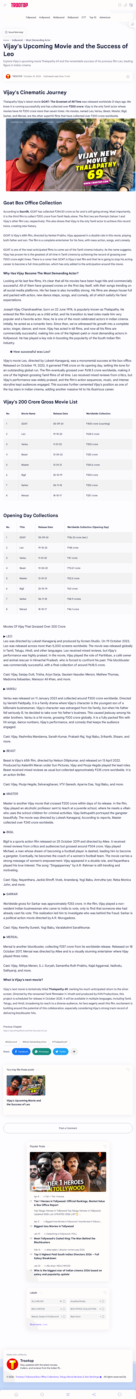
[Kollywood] (44, 17)
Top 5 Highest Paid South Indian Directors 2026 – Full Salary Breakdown (66, 1256)
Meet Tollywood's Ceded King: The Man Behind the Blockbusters (64, 1240)
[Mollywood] (58, 17)
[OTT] (84, 17)
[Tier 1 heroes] (58, 1196)
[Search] (119, 4)
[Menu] (68, 1394)
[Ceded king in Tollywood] (58, 1234)
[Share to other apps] (74, 1051)
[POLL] (74, 1234)
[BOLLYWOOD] (63, 1266)
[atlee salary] (53, 1250)
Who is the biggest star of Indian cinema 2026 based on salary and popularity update (68, 1272)
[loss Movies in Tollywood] (90, 1221)
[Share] (94, 1394)
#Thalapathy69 (59, 1041)
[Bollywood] (73, 17)
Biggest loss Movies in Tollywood (54, 1226)
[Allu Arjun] (52, 1266)
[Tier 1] (48, 1196)
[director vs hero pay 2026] (72, 1250)
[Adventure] (105, 17)
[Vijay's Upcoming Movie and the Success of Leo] (26, 1085)
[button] (125, 4)
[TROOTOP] (17, 76)
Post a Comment (68, 1128)
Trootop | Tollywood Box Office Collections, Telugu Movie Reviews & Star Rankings (57, 1376)
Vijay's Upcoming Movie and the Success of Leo (24, 1102)
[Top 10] (92, 17)
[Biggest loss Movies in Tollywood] (61, 1221)
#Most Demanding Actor (35, 1041)
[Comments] (119, 1394)
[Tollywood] (31, 17)
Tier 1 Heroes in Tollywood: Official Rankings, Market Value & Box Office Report (69, 1203)
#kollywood (11, 1041)
